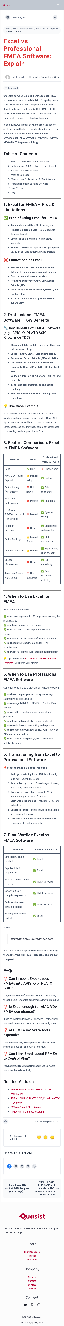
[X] (22, 1166)
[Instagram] (38, 1304)
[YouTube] (25, 1304)
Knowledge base (32, 1252)
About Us (32, 1277)
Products (32, 1288)
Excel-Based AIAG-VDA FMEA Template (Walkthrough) (19, 1188)
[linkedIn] (32, 1304)
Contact (32, 1281)
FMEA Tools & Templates (47, 29)
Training (32, 1256)
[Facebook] (15, 1166)
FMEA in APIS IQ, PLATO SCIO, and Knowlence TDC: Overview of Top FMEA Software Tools (44, 1188)
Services (32, 1285)
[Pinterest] (34, 1166)
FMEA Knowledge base (23, 29)
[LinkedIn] (28, 1166)
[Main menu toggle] (58, 5)
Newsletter (32, 1259)
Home (7, 29)
